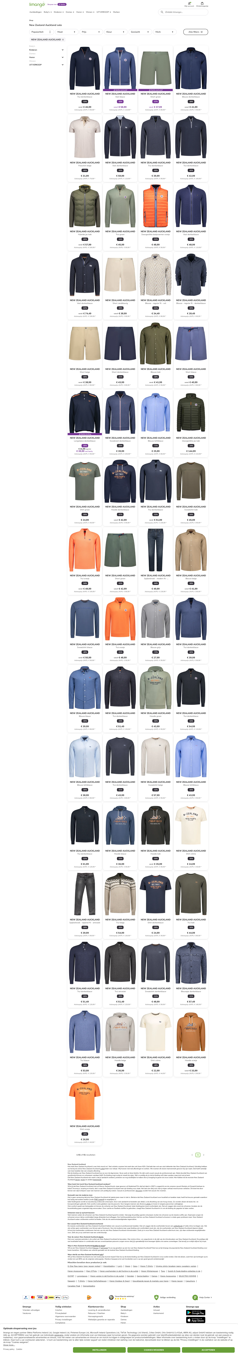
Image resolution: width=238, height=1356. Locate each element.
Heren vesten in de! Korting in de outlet (107, 1276)
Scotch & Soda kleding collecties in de (184, 1271)
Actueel (156, 1310)
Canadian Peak (74, 1286)
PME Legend (99, 1199)
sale (101, 1254)
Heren (32, 57)
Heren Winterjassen (149, 1271)
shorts (100, 1237)
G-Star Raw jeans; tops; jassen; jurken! (84, 1266)
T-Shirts (81, 1281)
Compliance (60, 1322)
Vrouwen (139, 1191)
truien (83, 1180)
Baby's (123, 1313)
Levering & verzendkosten (99, 1310)
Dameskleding (89, 1286)
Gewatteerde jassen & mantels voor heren (150, 1281)
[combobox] (183, 12)
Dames (154, 1276)
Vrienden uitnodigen (31, 1310)
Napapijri (71, 1281)
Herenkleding (109, 1266)
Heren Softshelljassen (97, 1281)
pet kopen (104, 1248)
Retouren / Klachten (96, 1313)
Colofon (58, 1310)
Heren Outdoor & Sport (119, 1281)
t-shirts (148, 1204)
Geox (135, 1266)
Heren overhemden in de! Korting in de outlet (119, 1271)
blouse (95, 1248)
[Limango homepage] (37, 4)
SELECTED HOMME (187, 1276)
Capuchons (190, 1281)
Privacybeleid (60, 1313)
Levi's (119, 1266)
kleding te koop (99, 1246)
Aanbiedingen (126, 1310)
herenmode (97, 1180)
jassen (77, 1180)
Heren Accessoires (75, 1271)
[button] (202, 4)
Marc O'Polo (91, 1271)
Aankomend (158, 1313)
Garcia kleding (143, 1276)
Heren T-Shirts (146, 1266)
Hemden (130, 1276)
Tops (163, 1271)
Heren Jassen (177, 1281)
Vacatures (27, 1313)
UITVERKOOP (35, 64)
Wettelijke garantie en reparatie (101, 1319)
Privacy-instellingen (63, 1319)
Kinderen (33, 50)
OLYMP (71, 1276)
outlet (102, 1169)
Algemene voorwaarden (65, 1316)
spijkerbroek (178, 1226)
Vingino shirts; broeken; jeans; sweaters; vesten (176, 1266)
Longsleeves (82, 1276)
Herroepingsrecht (95, 1316)
